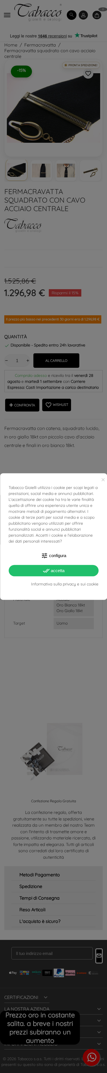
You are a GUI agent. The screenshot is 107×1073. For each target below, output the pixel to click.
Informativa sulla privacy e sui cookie (64, 583)
